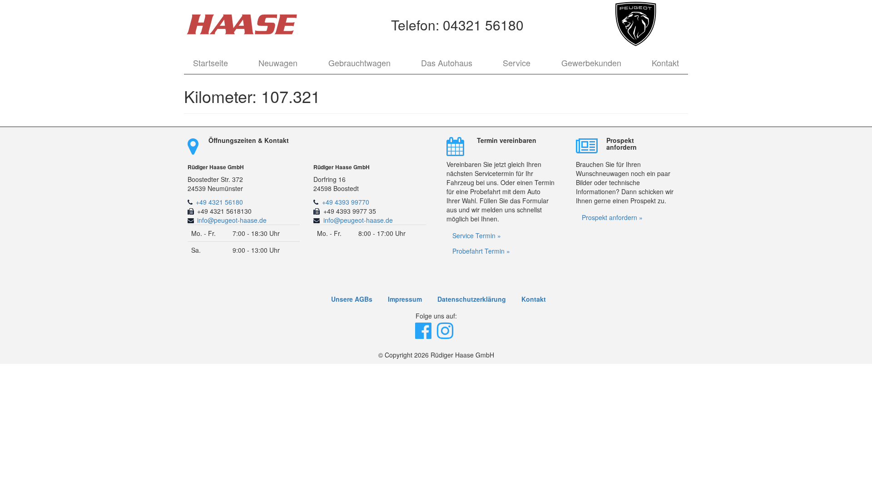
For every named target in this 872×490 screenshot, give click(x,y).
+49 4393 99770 (345, 201)
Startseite (210, 63)
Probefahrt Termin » (481, 250)
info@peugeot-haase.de (232, 220)
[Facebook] (424, 334)
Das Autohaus (446, 63)
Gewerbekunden (591, 63)
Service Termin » (476, 235)
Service (516, 63)
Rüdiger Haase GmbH (216, 167)
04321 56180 (483, 24)
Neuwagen (277, 63)
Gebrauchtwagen (359, 63)
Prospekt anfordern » (612, 217)
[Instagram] (446, 334)
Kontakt (665, 63)
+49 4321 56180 (219, 201)
